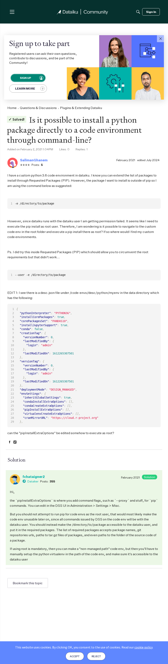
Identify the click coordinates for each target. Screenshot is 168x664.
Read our (136, 647)
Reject (96, 656)
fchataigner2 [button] (34, 477)
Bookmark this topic (28, 583)
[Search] (138, 12)
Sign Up (25, 78)
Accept (75, 656)
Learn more (25, 88)
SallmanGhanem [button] (34, 160)
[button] (160, 38)
